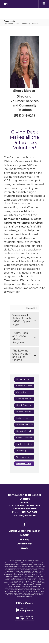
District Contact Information (24, 531)
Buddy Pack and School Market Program (20, 337)
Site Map (24, 539)
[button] (5, 4)
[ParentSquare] (24, 603)
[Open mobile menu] (44, 4)
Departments (9, 21)
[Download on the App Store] (24, 618)
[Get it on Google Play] (24, 610)
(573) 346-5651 (29, 512)
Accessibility (24, 543)
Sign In (24, 548)
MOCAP (24, 535)
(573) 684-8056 (27, 515)
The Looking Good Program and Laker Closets (21, 355)
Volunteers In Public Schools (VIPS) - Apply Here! (21, 320)
